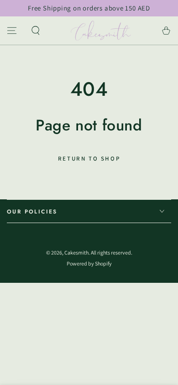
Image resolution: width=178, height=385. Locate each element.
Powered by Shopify (89, 263)
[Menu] (12, 31)
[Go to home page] (101, 31)
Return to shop (89, 158)
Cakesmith (76, 252)
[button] (35, 31)
